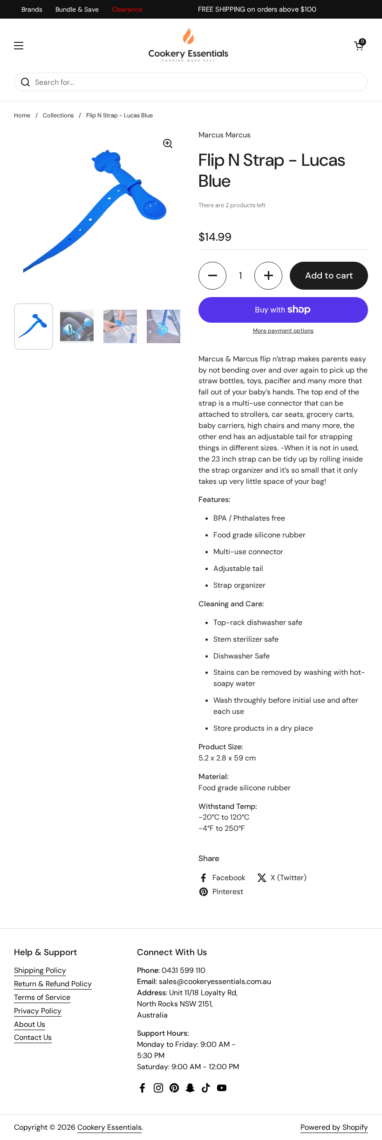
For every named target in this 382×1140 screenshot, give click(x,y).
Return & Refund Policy (53, 984)
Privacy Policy (37, 1011)
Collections (58, 115)
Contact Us (33, 1037)
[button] (358, 45)
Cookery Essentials (109, 1127)
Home (22, 115)
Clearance (127, 9)
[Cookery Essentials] (189, 45)
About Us (29, 1024)
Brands (31, 9)
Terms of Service (42, 997)
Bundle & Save (77, 9)
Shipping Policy (40, 970)
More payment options (283, 330)
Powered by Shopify (334, 1127)
